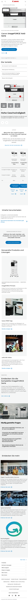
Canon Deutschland (13, 592)
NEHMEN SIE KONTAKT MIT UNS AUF (14, 231)
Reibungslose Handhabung (8, 69)
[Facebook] (9, 595)
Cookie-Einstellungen (14, 589)
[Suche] (5, 2)
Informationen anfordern (9, 49)
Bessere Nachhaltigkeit (7, 78)
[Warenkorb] (2, 2)
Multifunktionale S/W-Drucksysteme (10, 30)
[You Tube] (18, 595)
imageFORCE (4, 375)
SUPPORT (14, 129)
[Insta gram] (12, 595)
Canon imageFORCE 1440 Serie (8, 57)
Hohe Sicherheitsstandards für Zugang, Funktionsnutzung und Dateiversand (11, 74)
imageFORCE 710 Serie (8, 286)
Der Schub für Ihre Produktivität (9, 66)
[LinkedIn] (15, 595)
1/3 (1, 109)
